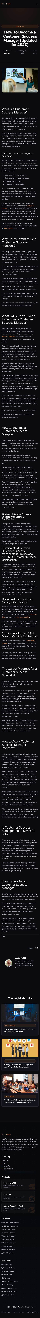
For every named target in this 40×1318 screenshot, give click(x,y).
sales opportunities (22, 617)
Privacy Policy (6, 1312)
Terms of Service (18, 1312)
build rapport (8, 228)
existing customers (8, 336)
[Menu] (37, 4)
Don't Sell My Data (32, 1312)
